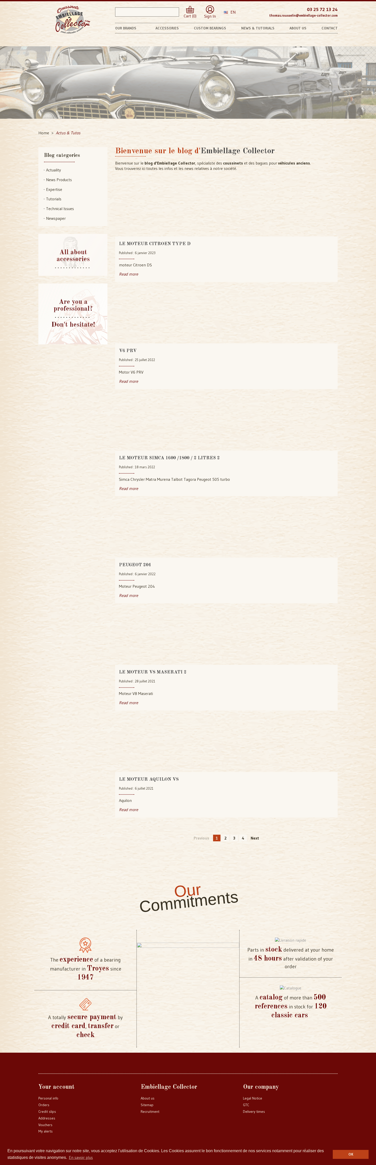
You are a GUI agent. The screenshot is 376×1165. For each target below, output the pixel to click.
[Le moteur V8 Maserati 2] (226, 638)
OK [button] (350, 1154)
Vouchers (45, 1125)
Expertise (54, 189)
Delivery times (254, 1111)
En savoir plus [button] (81, 1157)
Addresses (46, 1118)
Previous (201, 838)
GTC (246, 1105)
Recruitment (150, 1111)
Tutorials (53, 198)
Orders (43, 1105)
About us (147, 1098)
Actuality (53, 169)
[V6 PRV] (226, 316)
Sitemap (147, 1105)
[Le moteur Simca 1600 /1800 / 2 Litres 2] (226, 424)
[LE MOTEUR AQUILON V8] (226, 745)
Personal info (48, 1098)
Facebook (250, 11)
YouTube (260, 11)
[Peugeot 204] (226, 531)
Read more (128, 274)
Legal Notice (252, 1098)
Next (255, 838)
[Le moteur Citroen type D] (226, 209)
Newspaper (56, 218)
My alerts (45, 1131)
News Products (59, 179)
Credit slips (47, 1111)
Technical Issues (60, 208)
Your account (56, 1087)
